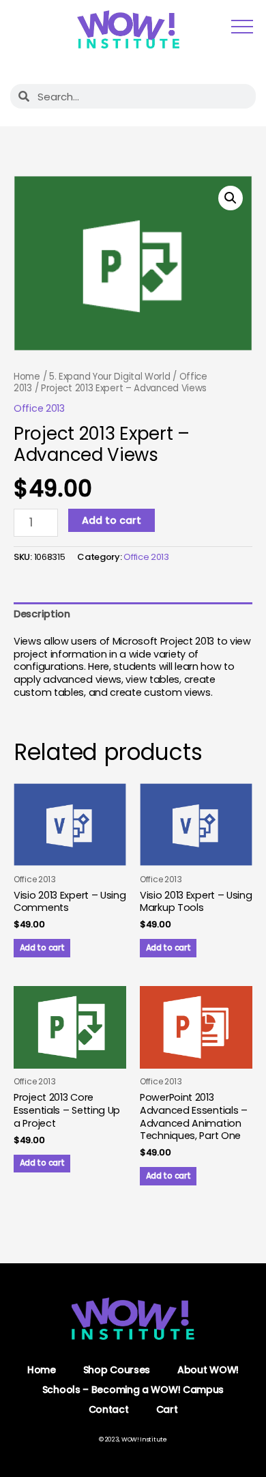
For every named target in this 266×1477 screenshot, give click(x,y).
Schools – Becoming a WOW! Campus (133, 1389)
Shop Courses (116, 1370)
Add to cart (111, 520)
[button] (230, 198)
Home (27, 376)
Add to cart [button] (42, 947)
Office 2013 (39, 408)
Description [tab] (42, 614)
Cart (167, 1409)
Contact (109, 1409)
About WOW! (208, 1370)
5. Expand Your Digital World (110, 376)
